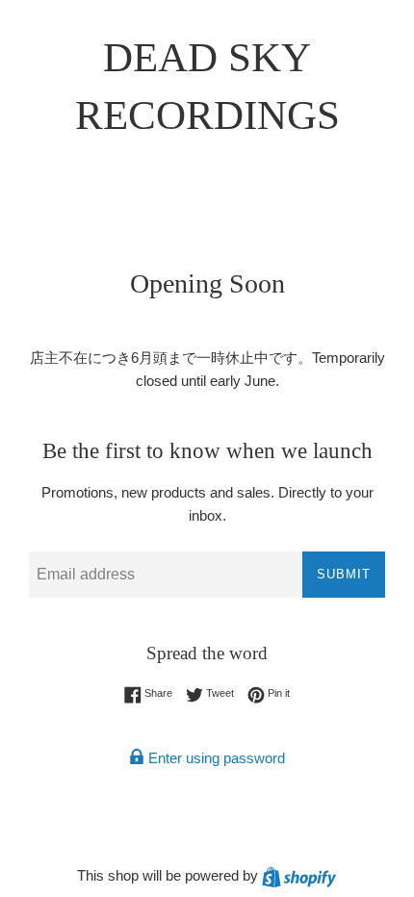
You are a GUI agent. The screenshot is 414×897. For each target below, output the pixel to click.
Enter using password (214, 758)
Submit (344, 574)
